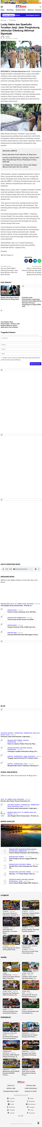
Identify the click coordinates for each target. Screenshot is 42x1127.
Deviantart (32, 1113)
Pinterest (12, 1101)
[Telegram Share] (35, 261)
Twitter (32, 1098)
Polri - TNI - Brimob (16, 603)
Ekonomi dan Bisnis (13, 748)
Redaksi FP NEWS (31, 1091)
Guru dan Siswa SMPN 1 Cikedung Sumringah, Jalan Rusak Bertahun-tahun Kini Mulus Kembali (9, 270)
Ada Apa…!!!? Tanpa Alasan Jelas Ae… (22, 874)
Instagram (32, 1107)
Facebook (12, 1098)
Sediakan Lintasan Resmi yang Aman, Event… (30, 914)
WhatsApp (32, 1101)
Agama (5, 973)
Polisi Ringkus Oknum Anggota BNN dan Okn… (23, 859)
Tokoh (8, 734)
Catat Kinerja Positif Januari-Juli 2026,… (21, 619)
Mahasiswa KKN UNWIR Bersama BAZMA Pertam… (11, 1073)
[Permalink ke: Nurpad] (3, 37)
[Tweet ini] (31, 261)
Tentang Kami (31, 1085)
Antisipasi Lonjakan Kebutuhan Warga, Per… (23, 751)
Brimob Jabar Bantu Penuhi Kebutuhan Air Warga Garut (19, 154)
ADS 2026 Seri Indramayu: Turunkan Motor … (10, 931)
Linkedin (12, 1113)
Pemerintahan (21, 617)
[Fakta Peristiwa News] (21, 6)
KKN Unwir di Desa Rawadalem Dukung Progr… (29, 1073)
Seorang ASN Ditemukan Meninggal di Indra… (23, 634)
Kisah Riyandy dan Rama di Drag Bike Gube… (11, 948)
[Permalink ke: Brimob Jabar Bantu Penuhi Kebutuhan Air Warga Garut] (10, 290)
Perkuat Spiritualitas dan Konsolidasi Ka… (30, 1012)
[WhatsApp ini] (39, 261)
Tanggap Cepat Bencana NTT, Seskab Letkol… (23, 758)
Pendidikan (6, 1033)
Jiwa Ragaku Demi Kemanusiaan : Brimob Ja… (17, 605)
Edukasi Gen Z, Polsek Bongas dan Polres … (29, 1036)
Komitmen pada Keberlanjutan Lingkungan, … (16, 736)
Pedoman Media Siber (10, 1091)
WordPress (12, 1107)
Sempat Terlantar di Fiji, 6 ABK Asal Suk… (22, 627)
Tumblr (12, 1104)
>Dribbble (12, 1110)
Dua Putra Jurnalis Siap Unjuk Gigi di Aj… (30, 952)
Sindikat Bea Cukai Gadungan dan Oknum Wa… (23, 867)
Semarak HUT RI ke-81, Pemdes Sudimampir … (30, 995)
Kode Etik (10, 1085)
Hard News (4, 733)
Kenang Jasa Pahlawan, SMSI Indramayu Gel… (11, 994)
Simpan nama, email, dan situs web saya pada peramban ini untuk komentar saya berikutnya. (20, 359)
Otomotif (6, 911)
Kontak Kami (11, 1088)
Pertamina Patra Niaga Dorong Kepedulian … (10, 1037)
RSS (22, 1116)
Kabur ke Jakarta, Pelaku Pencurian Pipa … (22, 744)
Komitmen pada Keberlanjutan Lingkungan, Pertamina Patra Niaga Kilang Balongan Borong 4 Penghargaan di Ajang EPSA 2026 (21, 160)
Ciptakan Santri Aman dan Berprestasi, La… (29, 977)
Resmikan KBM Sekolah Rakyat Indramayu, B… (11, 1055)
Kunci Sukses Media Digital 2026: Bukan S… (24, 883)
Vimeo (32, 1110)
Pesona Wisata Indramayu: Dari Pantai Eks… (24, 853)
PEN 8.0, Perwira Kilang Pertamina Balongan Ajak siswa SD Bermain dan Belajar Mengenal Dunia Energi (31, 270)
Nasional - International (15, 733)
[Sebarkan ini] (26, 261)
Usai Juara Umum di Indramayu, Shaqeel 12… (11, 914)
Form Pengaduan (31, 1088)
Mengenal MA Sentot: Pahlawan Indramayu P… (24, 765)
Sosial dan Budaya (28, 603)
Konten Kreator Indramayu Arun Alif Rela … (22, 612)
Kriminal (20, 740)
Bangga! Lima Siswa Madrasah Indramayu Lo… (29, 1055)
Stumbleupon (32, 1104)
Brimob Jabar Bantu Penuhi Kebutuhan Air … (16, 801)
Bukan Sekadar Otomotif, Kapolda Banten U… (30, 930)
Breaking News (5, 603)
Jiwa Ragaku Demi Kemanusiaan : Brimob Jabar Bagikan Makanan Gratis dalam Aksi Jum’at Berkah (20, 166)
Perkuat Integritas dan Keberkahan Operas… (10, 1012)
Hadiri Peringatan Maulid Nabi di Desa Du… (11, 977)
